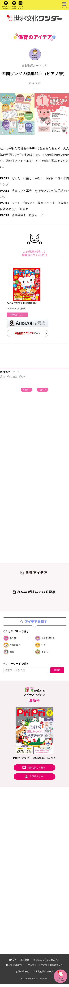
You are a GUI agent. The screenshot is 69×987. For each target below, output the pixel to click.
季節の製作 (15, 645)
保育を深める (48, 638)
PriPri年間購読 (14, 7)
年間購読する (36, 776)
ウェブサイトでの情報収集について (45, 965)
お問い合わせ (22, 971)
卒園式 (14, 377)
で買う (37, 333)
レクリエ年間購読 (20, 7)
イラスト (45, 652)
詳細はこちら (17, 314)
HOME (12, 960)
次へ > (43, 390)
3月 (24, 377)
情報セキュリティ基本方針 (46, 960)
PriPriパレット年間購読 (6, 7)
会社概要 (24, 960)
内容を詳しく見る (36, 767)
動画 (12, 652)
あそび (13, 638)
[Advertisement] (34, 442)
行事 (43, 645)
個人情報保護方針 (15, 965)
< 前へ (26, 390)
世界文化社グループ (43, 971)
